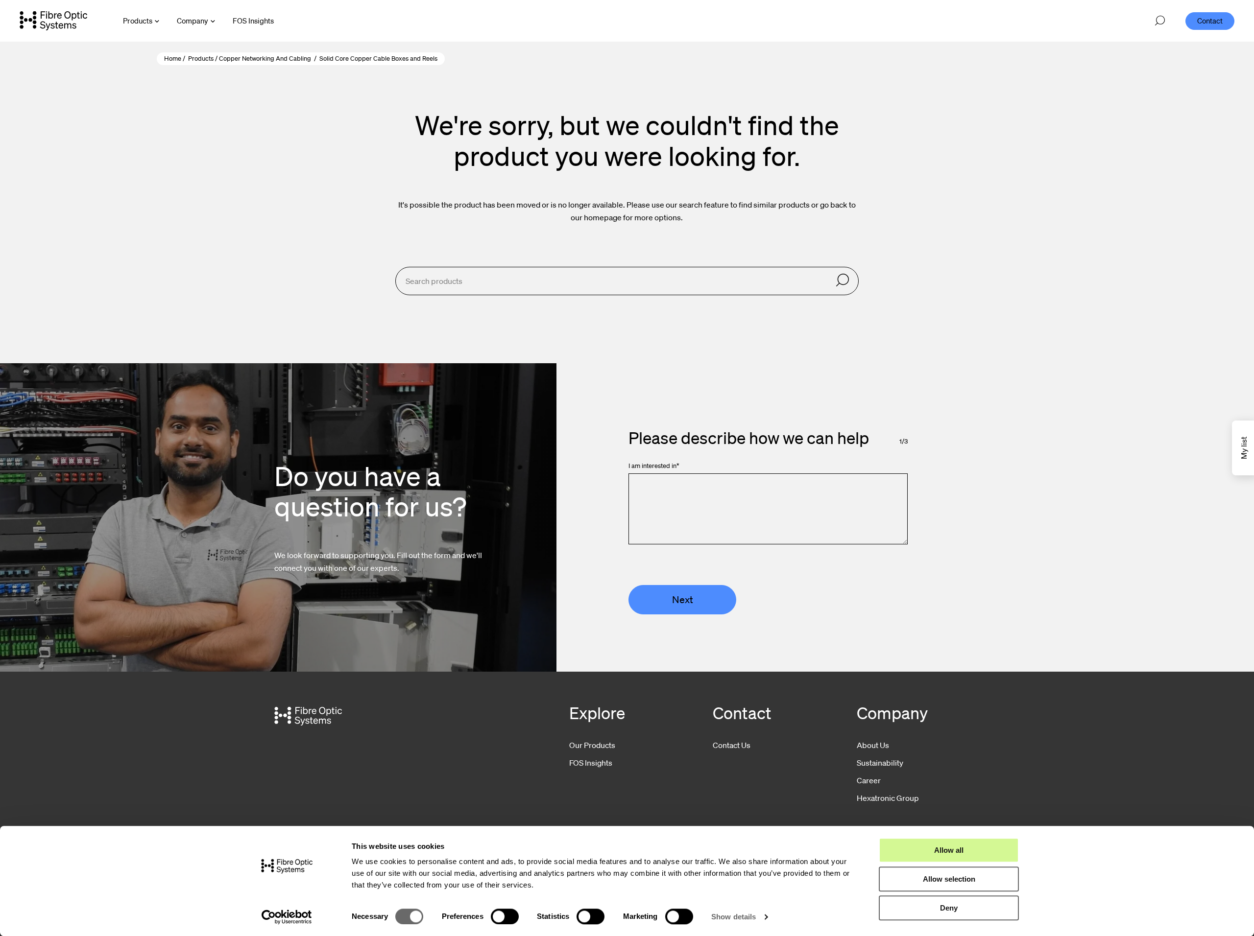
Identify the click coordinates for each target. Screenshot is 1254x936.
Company (192, 20)
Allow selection (949, 879)
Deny (949, 908)
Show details (733, 917)
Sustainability (880, 763)
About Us (873, 745)
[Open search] (1160, 21)
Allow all (949, 850)
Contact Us (731, 745)
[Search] (842, 281)
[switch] (505, 916)
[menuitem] (253, 21)
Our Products (592, 745)
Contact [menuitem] (1210, 20)
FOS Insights (590, 763)
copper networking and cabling (265, 58)
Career (869, 780)
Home (172, 58)
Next (682, 600)
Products (137, 20)
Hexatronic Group (888, 798)
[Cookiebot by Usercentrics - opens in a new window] (287, 917)
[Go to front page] (53, 20)
